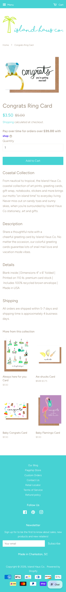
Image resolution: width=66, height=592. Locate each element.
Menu (10, 4)
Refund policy (33, 494)
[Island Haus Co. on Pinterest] (33, 512)
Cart (60, 4)
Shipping (8, 122)
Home (6, 45)
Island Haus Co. (36, 566)
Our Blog (33, 465)
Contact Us (33, 480)
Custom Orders (33, 475)
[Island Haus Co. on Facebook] (25, 512)
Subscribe (54, 543)
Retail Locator (33, 485)
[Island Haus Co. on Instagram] (41, 512)
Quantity (8, 141)
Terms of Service (33, 489)
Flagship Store (33, 470)
